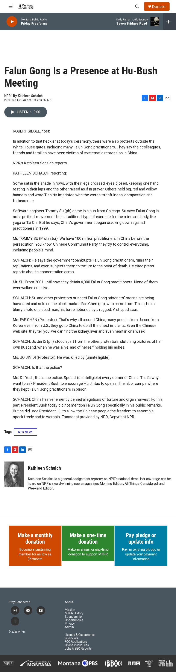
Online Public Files (77, 645)
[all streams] (169, 21)
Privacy (70, 623)
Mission (70, 609)
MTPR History (74, 613)
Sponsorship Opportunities (74, 618)
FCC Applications (76, 641)
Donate (158, 6)
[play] (11, 21)
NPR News (25, 432)
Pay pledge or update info (141, 538)
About (69, 602)
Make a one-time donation (88, 538)
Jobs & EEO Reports (78, 648)
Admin (69, 627)
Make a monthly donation (35, 538)
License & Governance (80, 634)
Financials (71, 638)
